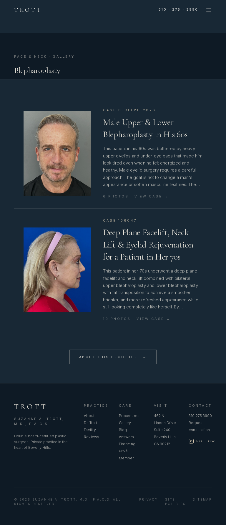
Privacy (148, 499)
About (89, 415)
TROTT (28, 10)
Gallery (125, 423)
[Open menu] (208, 10)
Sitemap (202, 499)
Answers (126, 437)
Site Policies (175, 502)
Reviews (91, 437)
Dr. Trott (90, 423)
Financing (127, 444)
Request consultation (199, 426)
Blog (123, 430)
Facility (90, 430)
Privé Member (126, 454)
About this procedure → (113, 357)
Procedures (129, 415)
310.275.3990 (200, 415)
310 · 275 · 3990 (178, 9)
